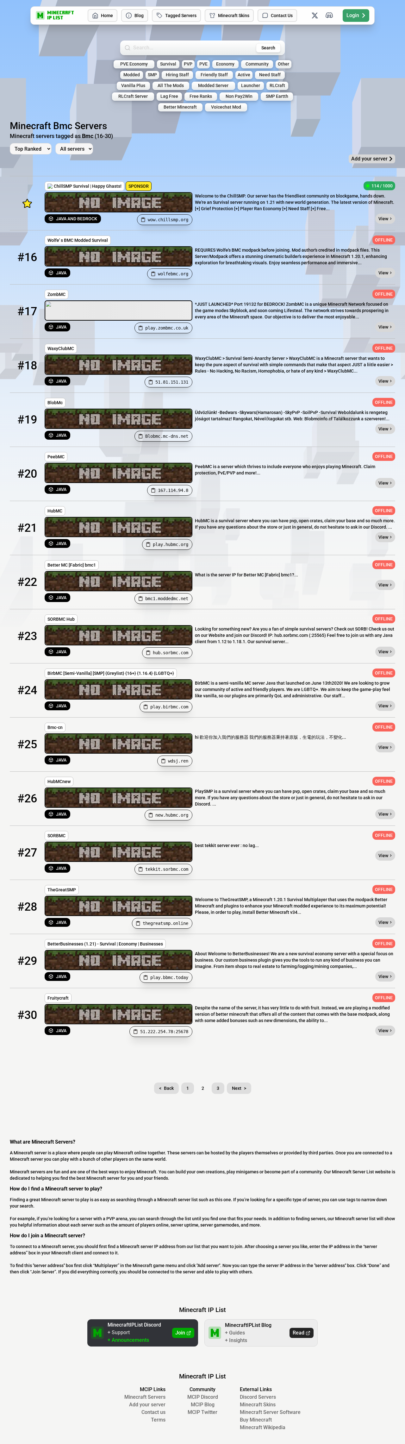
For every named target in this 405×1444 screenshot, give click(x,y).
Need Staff (270, 75)
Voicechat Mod (226, 107)
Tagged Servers (180, 15)
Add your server (147, 1405)
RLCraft (277, 85)
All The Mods (171, 85)
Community (257, 64)
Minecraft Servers (144, 1397)
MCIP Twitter (202, 1412)
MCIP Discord (202, 1397)
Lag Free (169, 96)
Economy (225, 64)
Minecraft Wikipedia (262, 1427)
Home (107, 15)
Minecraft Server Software (270, 1412)
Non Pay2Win (239, 96)
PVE (203, 64)
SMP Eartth (277, 96)
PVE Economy (134, 64)
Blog (139, 15)
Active (244, 75)
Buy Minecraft (256, 1420)
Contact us (153, 1412)
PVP (188, 64)
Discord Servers (258, 1397)
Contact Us (282, 15)
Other (283, 64)
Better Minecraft (180, 107)
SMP (152, 75)
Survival (168, 64)
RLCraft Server (133, 96)
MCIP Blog (203, 1405)
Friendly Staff (214, 75)
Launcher (250, 85)
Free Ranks (201, 96)
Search (268, 47)
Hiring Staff (177, 75)
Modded (131, 75)
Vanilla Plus (133, 85)
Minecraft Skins (233, 15)
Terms (158, 1420)
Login (352, 15)
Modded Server (213, 85)
